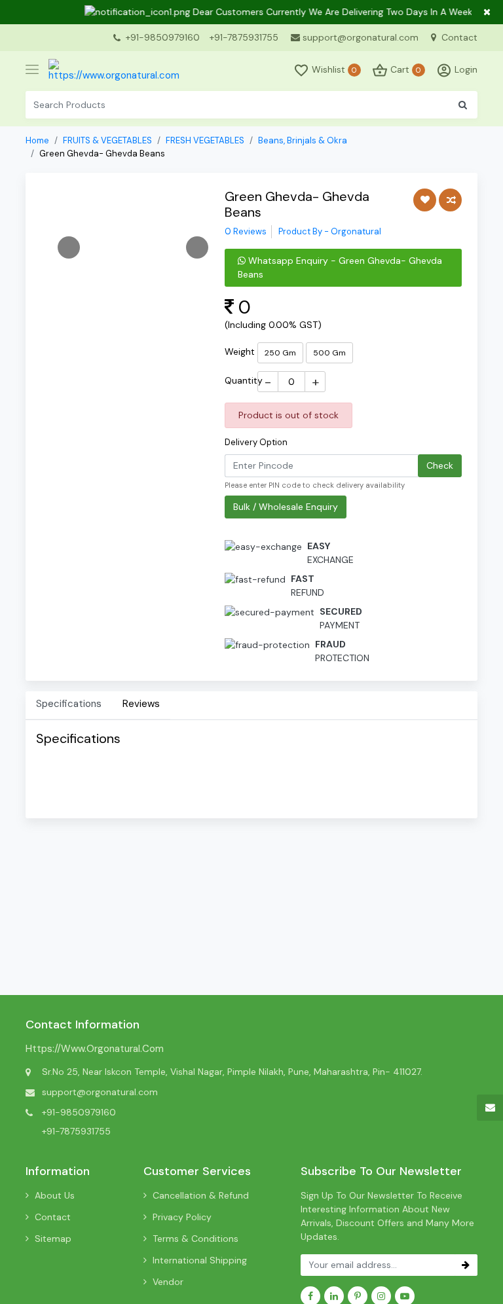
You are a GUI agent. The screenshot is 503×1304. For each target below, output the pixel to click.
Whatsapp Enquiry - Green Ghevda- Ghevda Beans (340, 267)
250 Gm (280, 353)
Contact (458, 37)
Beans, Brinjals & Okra (302, 140)
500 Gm (329, 353)
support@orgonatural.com (361, 37)
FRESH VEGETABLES (205, 140)
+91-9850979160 (163, 37)
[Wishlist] (424, 200)
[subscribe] (465, 1265)
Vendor (168, 1282)
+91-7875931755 (244, 37)
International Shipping (200, 1260)
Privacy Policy (182, 1217)
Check (439, 465)
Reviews (141, 703)
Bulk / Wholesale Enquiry (285, 507)
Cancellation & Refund (201, 1195)
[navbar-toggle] (32, 70)
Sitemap (53, 1238)
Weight (240, 351)
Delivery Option (256, 442)
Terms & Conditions (195, 1238)
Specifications (69, 703)
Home (37, 140)
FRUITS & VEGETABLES (107, 140)
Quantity (244, 380)
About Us (55, 1195)
